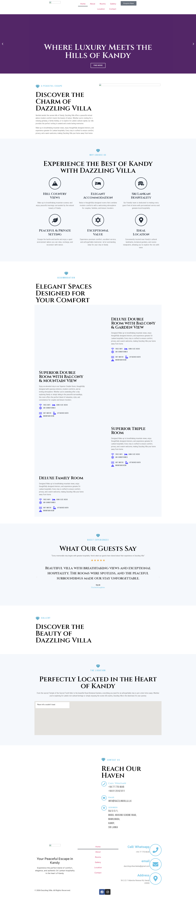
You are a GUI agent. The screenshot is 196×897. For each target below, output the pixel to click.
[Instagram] (107, 892)
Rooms (103, 4)
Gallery (113, 4)
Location (101, 9)
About (92, 4)
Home (82, 4)
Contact (112, 9)
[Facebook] (102, 892)
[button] (2, 44)
